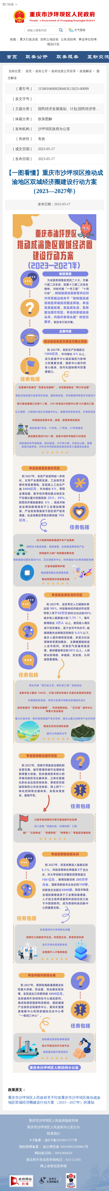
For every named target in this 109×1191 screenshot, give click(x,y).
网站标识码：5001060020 (53, 1153)
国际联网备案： (53, 1147)
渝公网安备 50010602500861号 (65, 1147)
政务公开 (41, 71)
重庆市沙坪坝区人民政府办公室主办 (53, 1127)
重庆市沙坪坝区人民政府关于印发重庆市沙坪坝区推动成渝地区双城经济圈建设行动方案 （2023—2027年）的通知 (54, 1099)
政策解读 (86, 71)
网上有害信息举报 (53, 1166)
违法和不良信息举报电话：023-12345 (53, 1160)
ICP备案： (53, 1140)
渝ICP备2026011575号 (61, 1140)
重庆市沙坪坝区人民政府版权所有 (53, 1120)
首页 (29, 71)
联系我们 (53, 1133)
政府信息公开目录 (63, 71)
